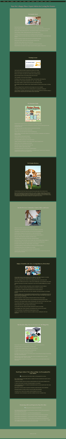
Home (4, 1)
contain (24, 1)
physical (37, 1)
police (46, 1)
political (33, 1)
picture (42, 1)
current (50, 1)
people (16, 1)
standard (12, 1)
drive (8, 1)
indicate (28, 1)
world (20, 1)
